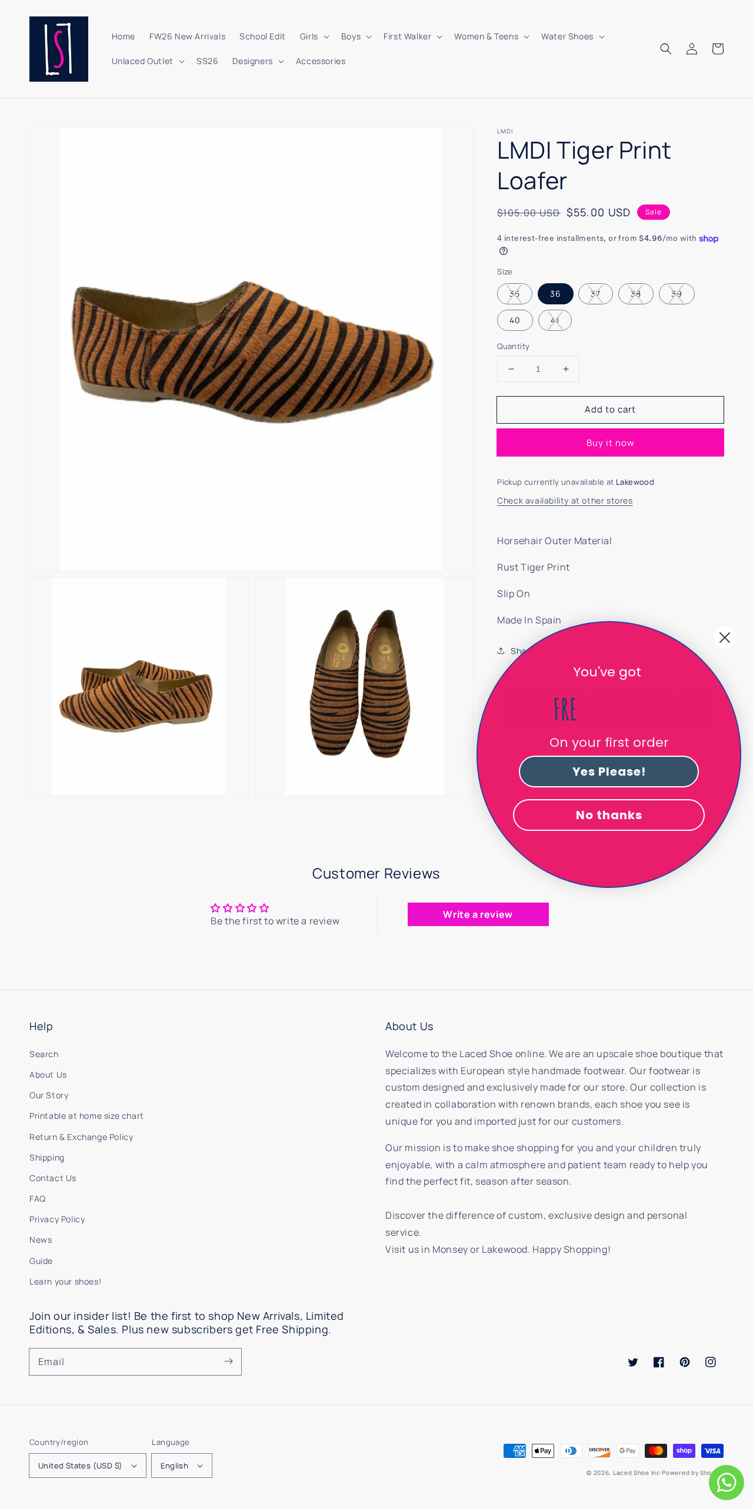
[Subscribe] (228, 1361)
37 (596, 293)
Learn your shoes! (65, 1281)
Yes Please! (609, 771)
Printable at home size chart (86, 1115)
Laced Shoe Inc (637, 1472)
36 (555, 293)
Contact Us (52, 1177)
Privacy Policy (57, 1219)
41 (555, 320)
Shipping (47, 1157)
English (174, 1465)
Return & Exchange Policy (81, 1136)
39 (676, 293)
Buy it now (611, 443)
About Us (48, 1074)
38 (636, 293)
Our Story (48, 1095)
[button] (666, 49)
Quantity (513, 346)
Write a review (477, 914)
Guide (41, 1260)
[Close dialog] (725, 637)
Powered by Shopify (693, 1472)
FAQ (37, 1198)
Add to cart (610, 409)
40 (515, 320)
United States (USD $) (80, 1465)
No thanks (609, 815)
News (40, 1239)
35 (514, 293)
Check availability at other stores (564, 500)
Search (44, 1053)
